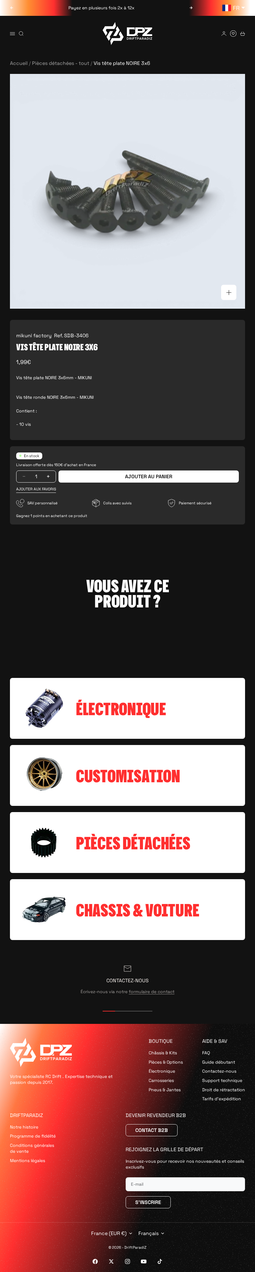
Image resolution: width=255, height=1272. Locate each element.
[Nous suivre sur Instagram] (127, 1261)
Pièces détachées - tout (60, 63)
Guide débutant (218, 1062)
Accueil (19, 63)
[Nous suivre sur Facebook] (95, 1261)
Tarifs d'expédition (221, 1099)
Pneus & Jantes (165, 1090)
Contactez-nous (219, 1071)
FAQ (206, 1053)
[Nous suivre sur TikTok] (160, 1261)
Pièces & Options (166, 1062)
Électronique (162, 1071)
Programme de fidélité (33, 1136)
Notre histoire (24, 1127)
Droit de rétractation (223, 1090)
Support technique (222, 1080)
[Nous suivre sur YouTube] (144, 1261)
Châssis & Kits (163, 1053)
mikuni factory (34, 335)
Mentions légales (27, 1160)
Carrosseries (161, 1080)
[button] (36, 489)
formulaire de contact (151, 991)
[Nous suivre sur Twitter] (111, 1261)
